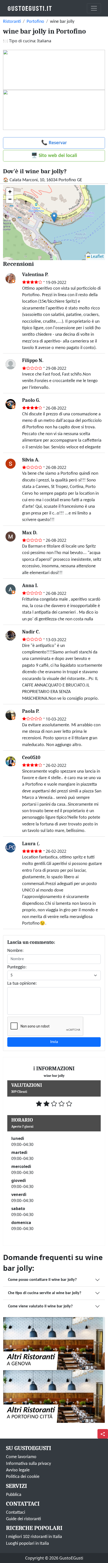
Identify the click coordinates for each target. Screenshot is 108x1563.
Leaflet (97, 257)
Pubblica (13, 1495)
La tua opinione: (22, 983)
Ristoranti (12, 22)
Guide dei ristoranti (23, 1519)
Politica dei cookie (22, 1477)
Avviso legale (18, 1470)
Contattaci (15, 1512)
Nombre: (15, 951)
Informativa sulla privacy (28, 1464)
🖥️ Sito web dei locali (54, 155)
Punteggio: (17, 967)
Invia (54, 1042)
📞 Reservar (54, 142)
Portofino (35, 22)
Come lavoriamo (21, 1457)
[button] (54, 217)
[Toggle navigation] (94, 8)
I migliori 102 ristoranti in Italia (34, 1537)
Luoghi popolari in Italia (27, 1543)
